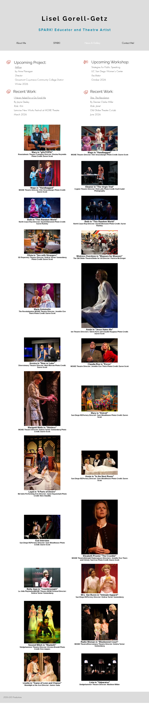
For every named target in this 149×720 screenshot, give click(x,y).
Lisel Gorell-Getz (75, 18)
